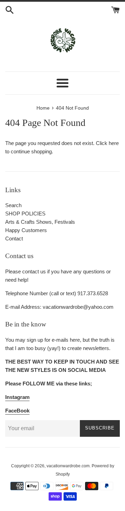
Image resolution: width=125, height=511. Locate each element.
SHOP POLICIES (25, 213)
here (114, 143)
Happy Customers (26, 230)
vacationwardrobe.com (68, 465)
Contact (14, 238)
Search (13, 205)
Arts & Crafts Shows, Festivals (40, 222)
